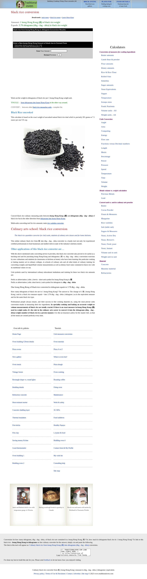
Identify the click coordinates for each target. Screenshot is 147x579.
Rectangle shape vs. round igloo (24, 380)
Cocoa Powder (107, 210)
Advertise (76, 574)
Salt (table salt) (107, 227)
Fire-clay (15, 433)
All (75, 1)
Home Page (16, 334)
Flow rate (105, 139)
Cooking (56, 1)
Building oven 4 (59, 440)
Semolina (105, 81)
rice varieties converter (55, 223)
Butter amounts (107, 55)
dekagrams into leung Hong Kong (52, 219)
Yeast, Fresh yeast (108, 244)
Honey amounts (107, 68)
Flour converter (69, 1)
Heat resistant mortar (19, 402)
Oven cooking (59, 372)
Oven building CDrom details (23, 342)
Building (50, 1)
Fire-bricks (16, 425)
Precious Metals (107, 194)
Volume (104, 182)
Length (104, 148)
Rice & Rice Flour (108, 72)
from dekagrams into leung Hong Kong (35, 103)
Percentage (105, 157)
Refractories (106, 273)
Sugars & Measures (109, 231)
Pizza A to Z (58, 349)
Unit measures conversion (63, 334)
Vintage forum (17, 372)
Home (26, 4)
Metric (104, 152)
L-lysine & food (59, 433)
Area (103, 127)
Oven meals (16, 364)
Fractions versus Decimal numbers (115, 144)
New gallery (16, 357)
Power (103, 161)
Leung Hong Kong (68, 17)
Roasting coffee (59, 380)
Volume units (106, 111)
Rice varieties (107, 223)
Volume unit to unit (109, 253)
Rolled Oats (106, 77)
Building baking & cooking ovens (106, 4)
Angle (103, 122)
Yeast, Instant (106, 248)
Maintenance (58, 395)
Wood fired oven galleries (90, 4)
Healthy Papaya (59, 425)
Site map (57, 471)
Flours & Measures (109, 214)
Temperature (106, 98)
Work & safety (59, 402)
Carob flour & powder (110, 60)
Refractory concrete (19, 395)
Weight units (106, 115)
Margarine (105, 219)
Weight (104, 186)
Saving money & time (20, 440)
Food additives (59, 418)
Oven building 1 (18, 456)
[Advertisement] (53, 79)
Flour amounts (107, 64)
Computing (105, 131)
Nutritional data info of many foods (123, 4)
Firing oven (58, 387)
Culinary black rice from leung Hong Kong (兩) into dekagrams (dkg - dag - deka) (59, 545)
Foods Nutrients (107, 106)
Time (103, 178)
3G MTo (57, 410)
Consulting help (59, 463)
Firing (62, 1)
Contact (69, 574)
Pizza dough (58, 364)
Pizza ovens (16, 349)
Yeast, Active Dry (108, 236)
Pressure (104, 165)
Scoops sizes (106, 102)
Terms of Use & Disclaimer (55, 574)
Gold (103, 198)
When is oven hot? (60, 357)
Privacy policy (39, 574)
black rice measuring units (42, 107)
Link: (58, 555)
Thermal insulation (19, 418)
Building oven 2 (18, 463)
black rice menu (55, 17)
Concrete (105, 264)
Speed (103, 169)
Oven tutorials (59, 342)
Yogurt (104, 94)
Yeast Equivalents (108, 89)
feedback (47, 560)
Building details (18, 387)
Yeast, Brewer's (107, 240)
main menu (45, 17)
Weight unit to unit (109, 257)
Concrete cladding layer (21, 410)
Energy (104, 135)
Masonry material (108, 269)
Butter (103, 206)
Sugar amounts (107, 85)
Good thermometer (19, 448)
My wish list (58, 456)
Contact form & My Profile (63, 448)
